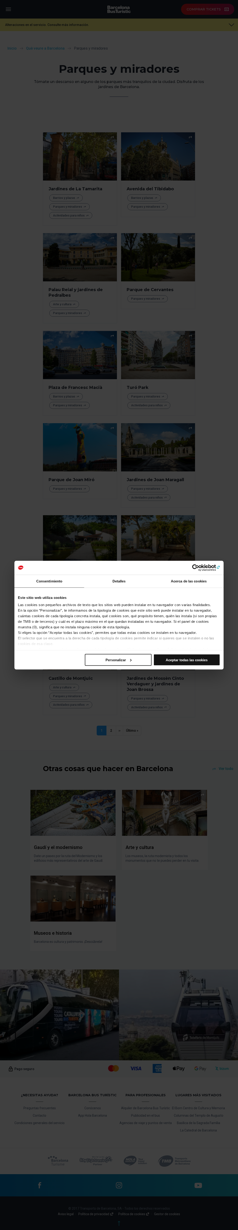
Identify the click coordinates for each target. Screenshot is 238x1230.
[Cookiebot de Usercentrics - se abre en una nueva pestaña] (199, 567)
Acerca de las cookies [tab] (189, 581)
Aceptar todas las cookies (187, 660)
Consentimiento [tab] (49, 581)
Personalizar (116, 660)
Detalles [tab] (119, 581)
